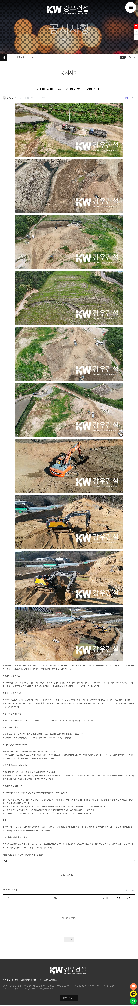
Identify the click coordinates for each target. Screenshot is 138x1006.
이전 (71, 939)
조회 (118, 898)
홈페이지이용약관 (28, 980)
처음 (66, 939)
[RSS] (126, 890)
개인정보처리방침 (10, 980)
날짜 (128, 898)
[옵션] (132, 98)
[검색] (132, 890)
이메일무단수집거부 (48, 980)
